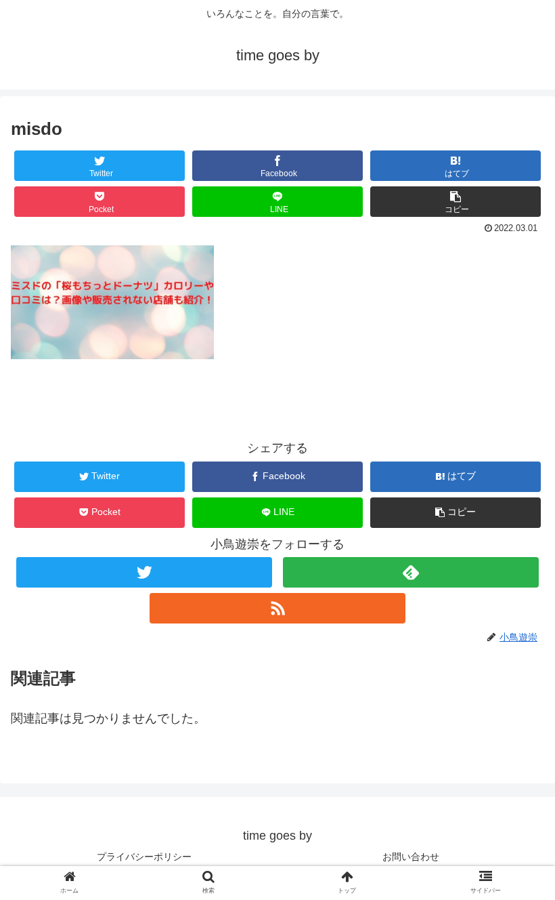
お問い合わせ (410, 856)
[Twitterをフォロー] (144, 572)
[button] (455, 201)
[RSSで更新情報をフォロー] (277, 608)
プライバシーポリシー (144, 856)
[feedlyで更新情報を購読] (411, 572)
